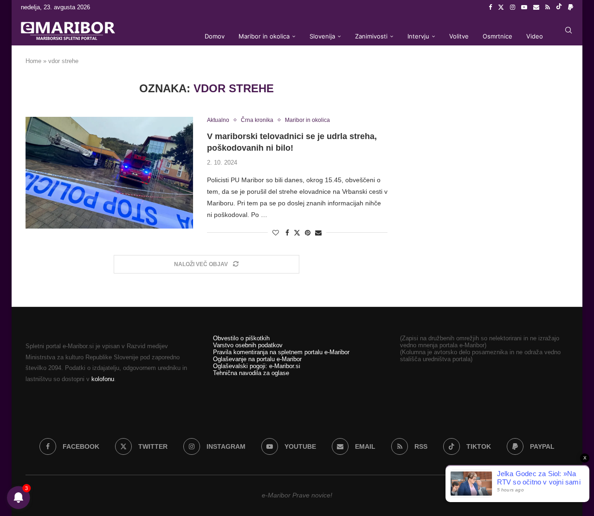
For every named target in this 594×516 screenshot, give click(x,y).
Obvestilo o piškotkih (241, 338)
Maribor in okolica (264, 36)
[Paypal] (570, 7)
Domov (215, 36)
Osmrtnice (497, 36)
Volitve (459, 36)
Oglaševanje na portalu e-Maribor (257, 359)
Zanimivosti (371, 36)
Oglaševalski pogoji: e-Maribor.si (256, 366)
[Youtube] (524, 7)
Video (534, 36)
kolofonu (102, 379)
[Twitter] (501, 7)
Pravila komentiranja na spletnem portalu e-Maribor (281, 352)
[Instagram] (512, 7)
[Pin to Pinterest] (307, 232)
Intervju (418, 36)
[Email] (536, 7)
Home (33, 60)
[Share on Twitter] (297, 232)
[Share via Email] (318, 232)
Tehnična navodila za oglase (251, 372)
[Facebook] (490, 7)
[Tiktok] (559, 7)
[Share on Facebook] (287, 232)
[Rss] (547, 7)
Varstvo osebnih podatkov (248, 345)
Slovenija (322, 36)
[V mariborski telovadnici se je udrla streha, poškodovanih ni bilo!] (109, 172)
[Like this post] (275, 232)
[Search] (568, 30)
